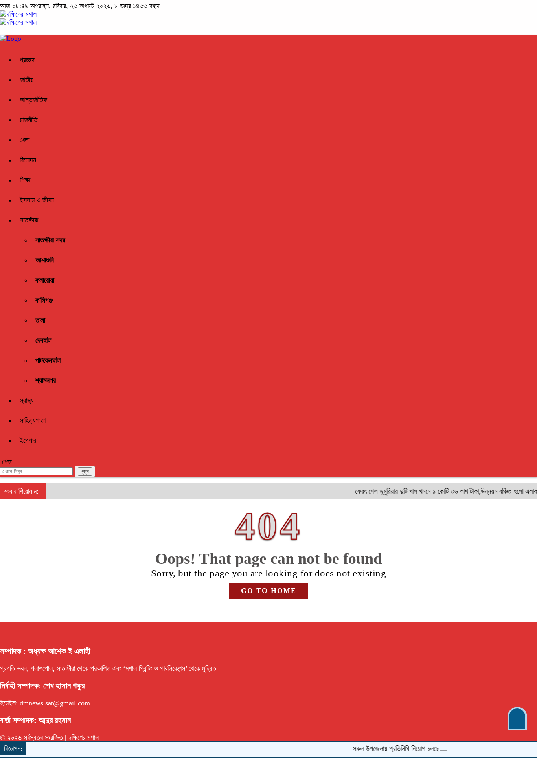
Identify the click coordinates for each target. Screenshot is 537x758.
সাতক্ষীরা (29, 220)
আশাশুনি (44, 260)
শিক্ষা (25, 180)
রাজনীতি (28, 120)
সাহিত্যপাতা (33, 420)
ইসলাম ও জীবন (37, 200)
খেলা (24, 140)
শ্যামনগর (45, 380)
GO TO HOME (268, 591)
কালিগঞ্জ (44, 300)
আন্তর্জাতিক (33, 100)
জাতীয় (26, 80)
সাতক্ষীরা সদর (50, 240)
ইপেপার (28, 440)
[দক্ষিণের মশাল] (18, 14)
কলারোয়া (44, 280)
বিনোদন (28, 160)
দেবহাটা (43, 340)
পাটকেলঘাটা (48, 360)
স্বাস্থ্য (27, 400)
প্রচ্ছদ (27, 60)
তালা (40, 320)
